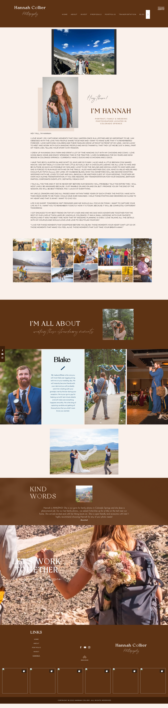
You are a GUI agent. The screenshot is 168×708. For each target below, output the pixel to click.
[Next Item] (147, 260)
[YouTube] (2, 354)
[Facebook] (2, 350)
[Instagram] (2, 358)
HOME (36, 639)
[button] (161, 8)
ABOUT (36, 643)
